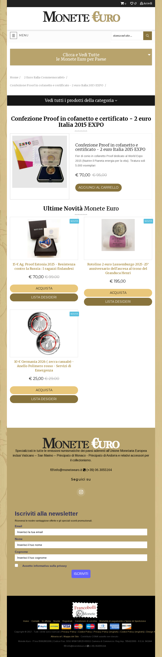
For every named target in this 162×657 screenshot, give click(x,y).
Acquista (44, 288)
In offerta (46, 621)
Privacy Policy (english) (106, 632)
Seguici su (81, 479)
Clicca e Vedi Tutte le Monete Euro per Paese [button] (81, 57)
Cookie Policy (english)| (132, 632)
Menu (23, 35)
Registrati (67, 621)
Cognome (21, 551)
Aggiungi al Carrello (98, 187)
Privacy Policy (68, 632)
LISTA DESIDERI (44, 297)
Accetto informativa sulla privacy (44, 565)
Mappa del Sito (71, 636)
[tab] (81, 57)
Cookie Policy (85, 632)
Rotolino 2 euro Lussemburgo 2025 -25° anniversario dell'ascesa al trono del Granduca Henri (118, 268)
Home (26, 621)
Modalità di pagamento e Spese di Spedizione (122, 621)
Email (18, 526)
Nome (19, 538)
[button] (81, 100)
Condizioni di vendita (86, 621)
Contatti (35, 621)
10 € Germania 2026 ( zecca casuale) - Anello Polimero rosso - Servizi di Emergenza (44, 366)
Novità (56, 621)
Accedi (147, 3)
